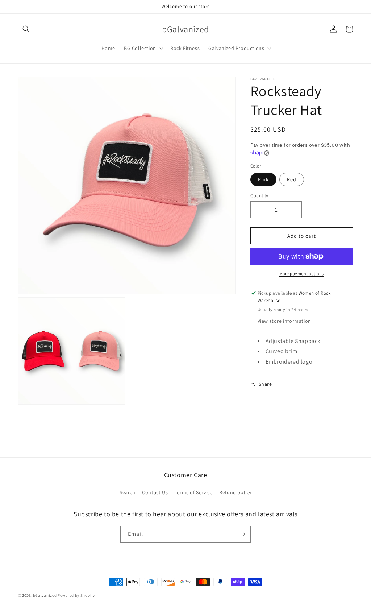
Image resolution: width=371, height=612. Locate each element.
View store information (284, 321)
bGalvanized (45, 595)
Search (128, 492)
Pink (263, 179)
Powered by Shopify (76, 595)
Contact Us (155, 492)
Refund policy (235, 492)
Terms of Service (194, 492)
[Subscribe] (242, 534)
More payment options (301, 273)
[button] (26, 29)
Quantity (259, 196)
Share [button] (265, 384)
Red (291, 179)
